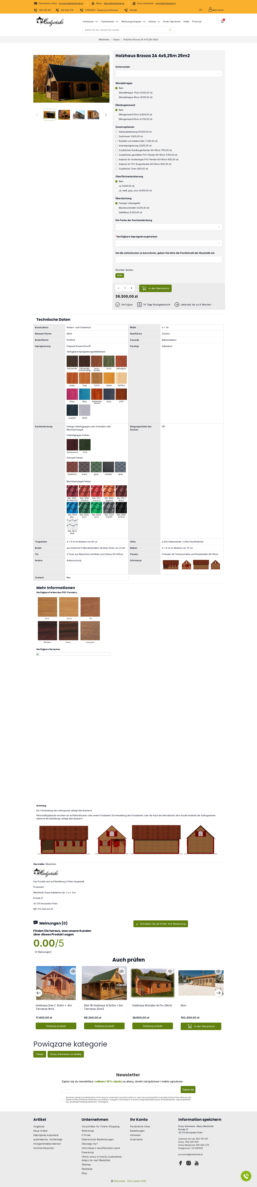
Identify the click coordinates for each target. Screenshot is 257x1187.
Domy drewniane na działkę (65, 1054)
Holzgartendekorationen (47, 1143)
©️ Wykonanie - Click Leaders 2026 (128, 1181)
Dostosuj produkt (56, 1026)
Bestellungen (137, 1130)
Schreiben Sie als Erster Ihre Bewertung (160, 923)
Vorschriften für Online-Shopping (100, 1126)
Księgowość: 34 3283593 (190, 1148)
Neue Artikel (40, 1130)
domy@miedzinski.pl (166, 3)
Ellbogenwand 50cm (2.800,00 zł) (135, 114)
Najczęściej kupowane (45, 1135)
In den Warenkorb (158, 288)
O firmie (86, 1135)
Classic (116, 39)
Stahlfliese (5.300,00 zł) (130, 212)
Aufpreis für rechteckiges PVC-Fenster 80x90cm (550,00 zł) (148, 159)
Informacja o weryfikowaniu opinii (101, 1148)
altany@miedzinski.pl (114, 3)
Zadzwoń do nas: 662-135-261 (193, 1138)
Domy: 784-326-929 (188, 1142)
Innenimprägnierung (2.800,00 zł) (135, 145)
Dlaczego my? (90, 1143)
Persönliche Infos (140, 1126)
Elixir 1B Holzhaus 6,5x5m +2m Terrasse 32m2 (103, 1007)
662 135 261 (45, 10)
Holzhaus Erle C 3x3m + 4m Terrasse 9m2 (54, 1007)
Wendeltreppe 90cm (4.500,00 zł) (136, 97)
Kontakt (133, 10)
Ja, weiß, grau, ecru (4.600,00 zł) (135, 190)
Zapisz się (188, 1089)
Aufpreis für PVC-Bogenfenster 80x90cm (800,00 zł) (145, 164)
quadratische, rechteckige (47, 1139)
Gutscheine (136, 1139)
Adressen (135, 1135)
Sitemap (86, 1164)
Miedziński (104, 39)
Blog (84, 1173)
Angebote (38, 1126)
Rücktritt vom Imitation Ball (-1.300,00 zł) (138, 141)
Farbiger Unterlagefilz (129, 203)
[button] (222, 21)
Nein (121, 88)
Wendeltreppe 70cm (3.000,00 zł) (136, 92)
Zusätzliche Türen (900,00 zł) (133, 168)
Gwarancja (88, 1152)
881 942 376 (67, 10)
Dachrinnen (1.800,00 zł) (131, 136)
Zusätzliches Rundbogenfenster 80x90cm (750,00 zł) (145, 150)
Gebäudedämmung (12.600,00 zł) (135, 131)
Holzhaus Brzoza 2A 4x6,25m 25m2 (140, 39)
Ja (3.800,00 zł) (127, 186)
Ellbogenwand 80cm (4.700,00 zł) (135, 119)
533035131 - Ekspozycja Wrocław (101, 10)
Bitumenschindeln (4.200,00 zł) (134, 208)
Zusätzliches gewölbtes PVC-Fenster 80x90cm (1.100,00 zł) (148, 155)
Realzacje (87, 1168)
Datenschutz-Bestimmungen (98, 1139)
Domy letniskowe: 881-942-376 (193, 1145)
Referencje (88, 1130)
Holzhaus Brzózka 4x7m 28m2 (152, 1005)
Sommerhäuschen (43, 1148)
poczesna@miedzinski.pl (71, 3)
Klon (183, 1005)
